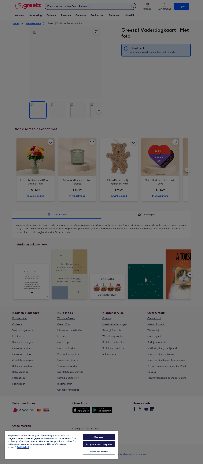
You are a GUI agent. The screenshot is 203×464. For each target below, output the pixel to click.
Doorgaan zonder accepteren (98, 444)
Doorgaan (98, 437)
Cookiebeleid (23, 447)
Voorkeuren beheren (99, 451)
